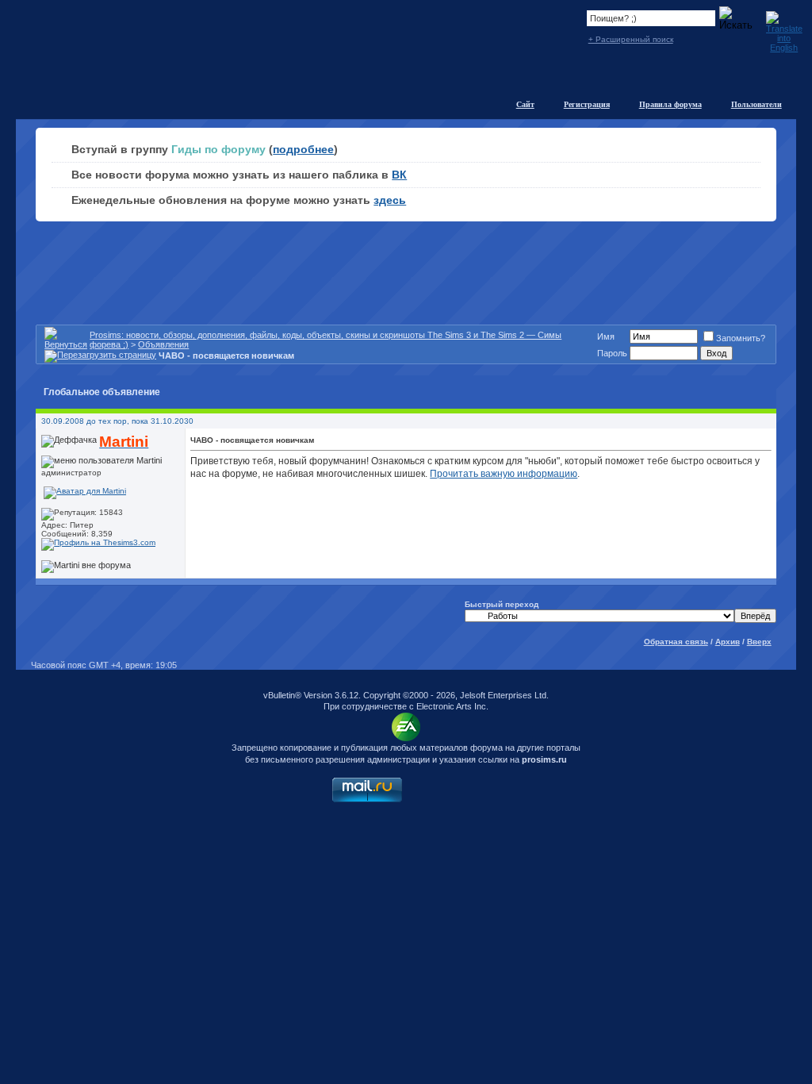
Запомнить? (740, 338)
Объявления (163, 344)
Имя (606, 336)
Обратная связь (676, 641)
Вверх (759, 641)
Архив (727, 641)
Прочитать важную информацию (503, 473)
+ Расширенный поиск (630, 39)
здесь (389, 200)
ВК (399, 174)
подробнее (303, 149)
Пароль (612, 353)
